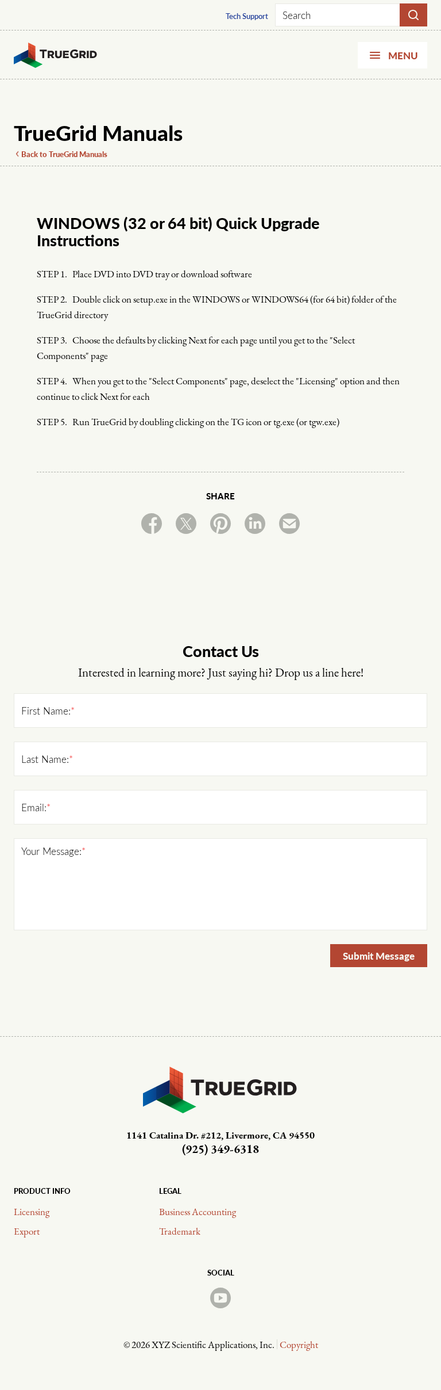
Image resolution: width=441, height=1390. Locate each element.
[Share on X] (186, 523)
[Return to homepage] (56, 55)
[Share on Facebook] (151, 523)
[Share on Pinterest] (220, 523)
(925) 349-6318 (220, 1150)
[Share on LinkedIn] (255, 523)
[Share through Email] (289, 523)
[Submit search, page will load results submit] (413, 14)
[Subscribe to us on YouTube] (220, 1298)
